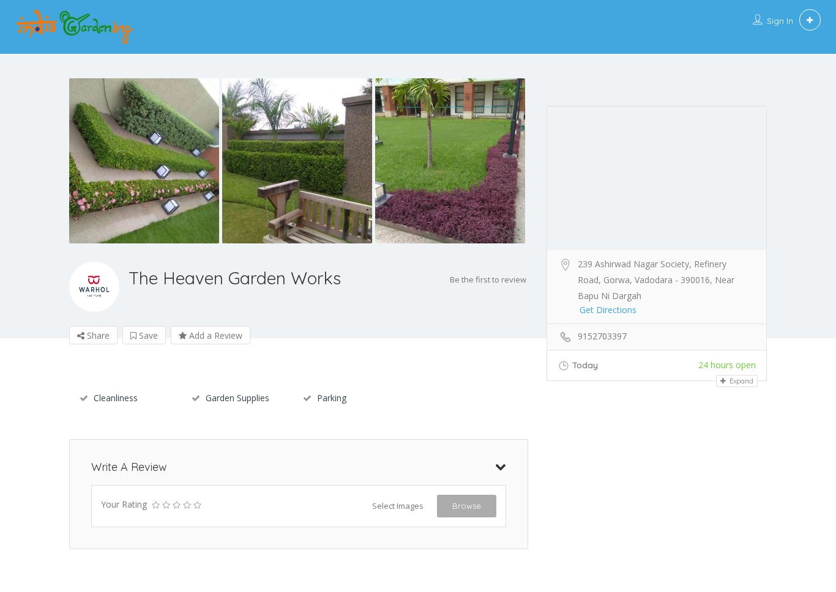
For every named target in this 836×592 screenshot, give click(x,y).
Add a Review (214, 335)
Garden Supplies (237, 398)
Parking (331, 398)
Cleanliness (116, 398)
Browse (466, 506)
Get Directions (608, 310)
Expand (740, 381)
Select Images (398, 505)
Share (97, 335)
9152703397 (602, 336)
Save (147, 335)
